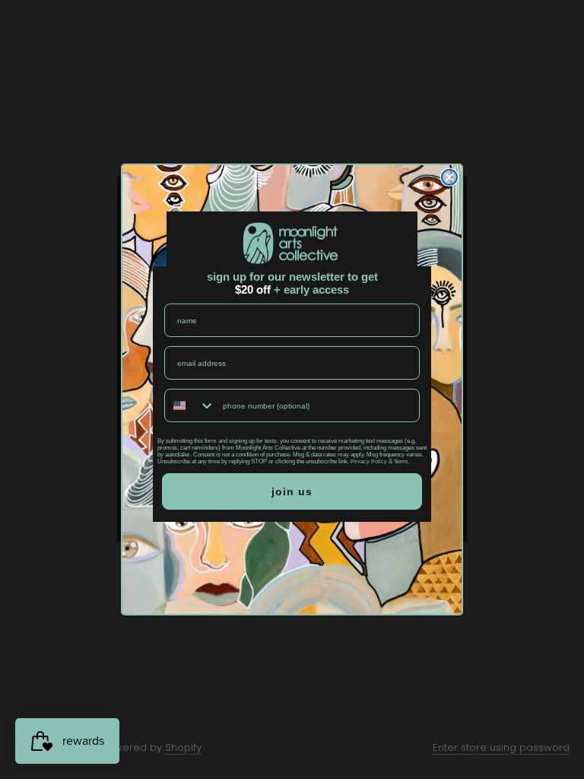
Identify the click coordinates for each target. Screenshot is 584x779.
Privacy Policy (369, 461)
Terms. (402, 461)
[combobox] (190, 405)
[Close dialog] (449, 177)
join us (292, 491)
